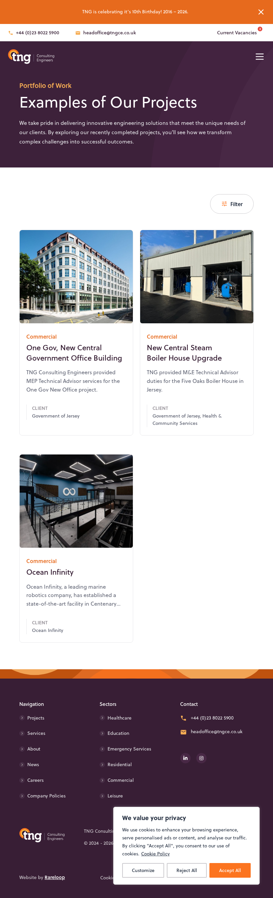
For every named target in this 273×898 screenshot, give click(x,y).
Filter (236, 204)
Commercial (121, 780)
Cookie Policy (155, 853)
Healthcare (120, 718)
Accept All (230, 870)
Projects (35, 718)
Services (36, 733)
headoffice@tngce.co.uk (109, 32)
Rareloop (55, 877)
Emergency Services (129, 749)
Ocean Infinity (50, 572)
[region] (186, 846)
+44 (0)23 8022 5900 (37, 32)
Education (118, 733)
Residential (120, 764)
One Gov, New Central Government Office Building (74, 353)
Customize (143, 870)
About (33, 749)
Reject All (186, 870)
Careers (35, 780)
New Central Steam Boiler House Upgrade (184, 353)
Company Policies (46, 795)
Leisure (115, 795)
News (33, 764)
